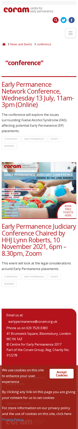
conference (11, 139)
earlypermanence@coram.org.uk (32, 321)
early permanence (34, 139)
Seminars (9, 146)
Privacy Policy (13, 419)
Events (54, 139)
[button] (70, 33)
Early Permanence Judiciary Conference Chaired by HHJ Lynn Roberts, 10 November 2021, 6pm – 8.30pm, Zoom (39, 239)
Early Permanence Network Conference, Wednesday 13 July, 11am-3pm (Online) (38, 94)
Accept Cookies (61, 373)
